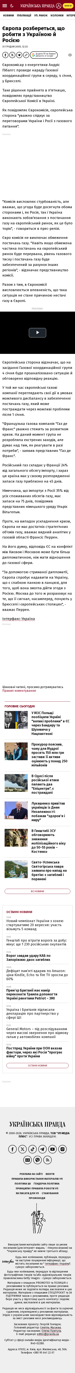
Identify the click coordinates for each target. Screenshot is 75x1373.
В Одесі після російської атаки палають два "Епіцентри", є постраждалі (45, 784)
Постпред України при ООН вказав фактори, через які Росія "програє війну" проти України (34, 1052)
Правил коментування (19, 690)
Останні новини (19, 912)
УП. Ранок (41, 15)
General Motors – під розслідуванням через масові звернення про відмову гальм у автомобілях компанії (37, 1033)
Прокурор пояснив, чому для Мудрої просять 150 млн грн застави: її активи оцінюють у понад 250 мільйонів (50, 754)
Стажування (50, 1193)
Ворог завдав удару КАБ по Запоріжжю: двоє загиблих (28, 958)
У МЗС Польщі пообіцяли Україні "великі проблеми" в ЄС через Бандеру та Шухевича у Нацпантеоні (50, 723)
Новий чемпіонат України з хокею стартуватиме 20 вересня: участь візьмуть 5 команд (34, 925)
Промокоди (37, 1198)
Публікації (24, 15)
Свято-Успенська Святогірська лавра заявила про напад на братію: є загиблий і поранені (49, 870)
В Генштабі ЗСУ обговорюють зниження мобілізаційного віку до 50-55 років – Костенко (49, 841)
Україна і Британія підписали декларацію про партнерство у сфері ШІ (32, 1014)
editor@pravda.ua (48, 1334)
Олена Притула (51, 1330)
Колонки (57, 15)
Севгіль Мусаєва (50, 1327)
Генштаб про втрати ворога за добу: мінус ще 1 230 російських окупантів (36, 942)
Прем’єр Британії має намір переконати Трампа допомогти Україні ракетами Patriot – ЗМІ (31, 994)
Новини (8, 15)
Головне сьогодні (20, 706)
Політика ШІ (23, 1183)
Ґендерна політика (46, 1183)
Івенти (50, 1174)
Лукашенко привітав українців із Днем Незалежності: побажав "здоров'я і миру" (48, 811)
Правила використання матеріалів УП (37, 1178)
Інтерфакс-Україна (18, 618)
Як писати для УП (27, 1193)
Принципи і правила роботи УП (37, 1188)
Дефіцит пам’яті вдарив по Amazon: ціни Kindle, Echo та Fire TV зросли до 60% (37, 975)
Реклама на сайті (31, 1174)
